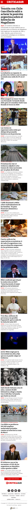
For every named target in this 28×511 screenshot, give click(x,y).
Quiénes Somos (10, 499)
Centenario (6, 495)
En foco (22, 495)
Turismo (18, 495)
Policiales (12, 495)
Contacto (17, 499)
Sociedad (23, 493)
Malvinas (13, 497)
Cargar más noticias (13, 478)
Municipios (17, 493)
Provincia (4, 493)
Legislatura (11, 493)
